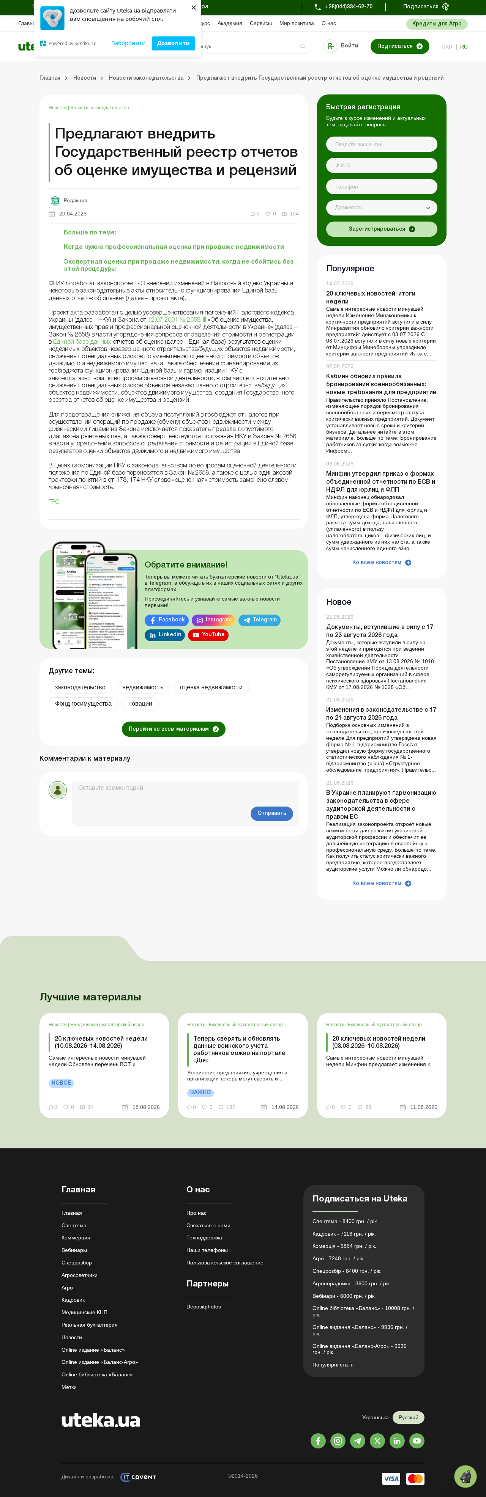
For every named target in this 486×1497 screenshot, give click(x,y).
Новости (58, 107)
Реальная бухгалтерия (90, 1325)
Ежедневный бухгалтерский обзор (107, 1024)
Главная (28, 23)
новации (140, 703)
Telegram (264, 620)
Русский (408, 1417)
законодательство (80, 687)
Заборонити (129, 43)
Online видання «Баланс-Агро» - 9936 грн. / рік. (359, 1349)
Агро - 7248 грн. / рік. (338, 1258)
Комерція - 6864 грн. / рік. (344, 1246)
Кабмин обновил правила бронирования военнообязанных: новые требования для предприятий (381, 384)
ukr (447, 47)
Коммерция (76, 1237)
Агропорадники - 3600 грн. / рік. (351, 1283)
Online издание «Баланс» (93, 1350)
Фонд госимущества (83, 703)
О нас (329, 23)
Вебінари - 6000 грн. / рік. (344, 1296)
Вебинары (74, 1250)
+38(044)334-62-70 (348, 7)
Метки (69, 1387)
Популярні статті (332, 1365)
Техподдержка (204, 1237)
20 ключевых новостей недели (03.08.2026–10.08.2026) (378, 1042)
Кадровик (73, 1300)
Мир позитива (296, 23)
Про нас (196, 1213)
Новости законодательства (99, 107)
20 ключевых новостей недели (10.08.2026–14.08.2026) (101, 1042)
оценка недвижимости (211, 687)
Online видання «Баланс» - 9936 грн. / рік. (359, 1330)
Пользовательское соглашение (225, 1263)
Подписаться (421, 7)
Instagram (219, 620)
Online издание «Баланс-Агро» (100, 1362)
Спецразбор (77, 1263)
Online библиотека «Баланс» (97, 1374)
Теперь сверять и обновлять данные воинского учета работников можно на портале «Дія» (239, 1050)
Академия (230, 23)
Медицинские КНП (84, 1312)
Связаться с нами (208, 1225)
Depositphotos (203, 1307)
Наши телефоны (207, 1250)
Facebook (172, 620)
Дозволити (173, 43)
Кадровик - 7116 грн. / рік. (344, 1234)
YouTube (213, 634)
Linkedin (170, 634)
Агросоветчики (80, 1275)
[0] (465, 1476)
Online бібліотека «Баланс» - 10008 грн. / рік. (363, 1311)
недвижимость (142, 687)
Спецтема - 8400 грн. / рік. (345, 1221)
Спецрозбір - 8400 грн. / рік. (347, 1271)
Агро (67, 1288)
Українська (375, 1417)
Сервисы (261, 23)
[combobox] (381, 207)
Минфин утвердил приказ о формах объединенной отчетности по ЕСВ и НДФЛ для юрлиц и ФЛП (380, 482)
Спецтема (74, 1225)
